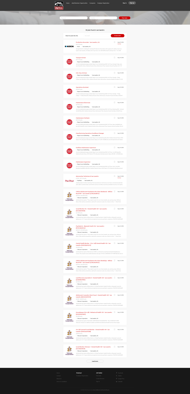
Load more (95, 361)
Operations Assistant (82, 87)
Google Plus (121, 378)
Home (58, 373)
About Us (59, 378)
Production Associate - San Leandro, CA (87, 42)
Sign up (132, 3)
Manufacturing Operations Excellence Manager (90, 133)
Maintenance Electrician (83, 102)
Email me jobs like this (72, 35)
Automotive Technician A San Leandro (87, 176)
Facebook (120, 373)
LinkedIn (120, 381)
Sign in (125, 3)
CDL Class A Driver (81, 73)
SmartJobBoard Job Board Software (101, 390)
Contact (59, 375)
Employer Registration (82, 375)
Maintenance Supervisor (83, 162)
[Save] (114, 42)
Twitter (120, 375)
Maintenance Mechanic (83, 118)
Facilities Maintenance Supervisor (86, 147)
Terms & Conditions (62, 381)
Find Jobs (124, 18)
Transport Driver (81, 57)
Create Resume (100, 378)
